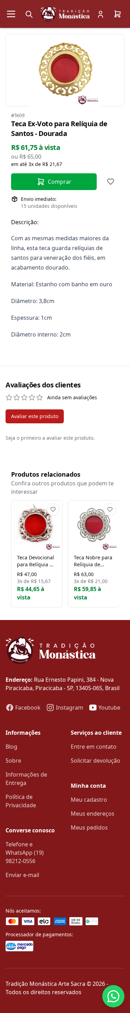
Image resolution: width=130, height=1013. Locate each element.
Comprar (59, 182)
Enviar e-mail (22, 875)
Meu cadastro (89, 799)
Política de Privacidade (21, 801)
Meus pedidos (89, 827)
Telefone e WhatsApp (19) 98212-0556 (25, 852)
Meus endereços (92, 813)
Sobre (13, 760)
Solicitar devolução (95, 760)
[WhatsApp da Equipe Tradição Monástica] (113, 996)
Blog (11, 746)
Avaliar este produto (34, 416)
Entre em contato (93, 746)
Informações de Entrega (26, 779)
